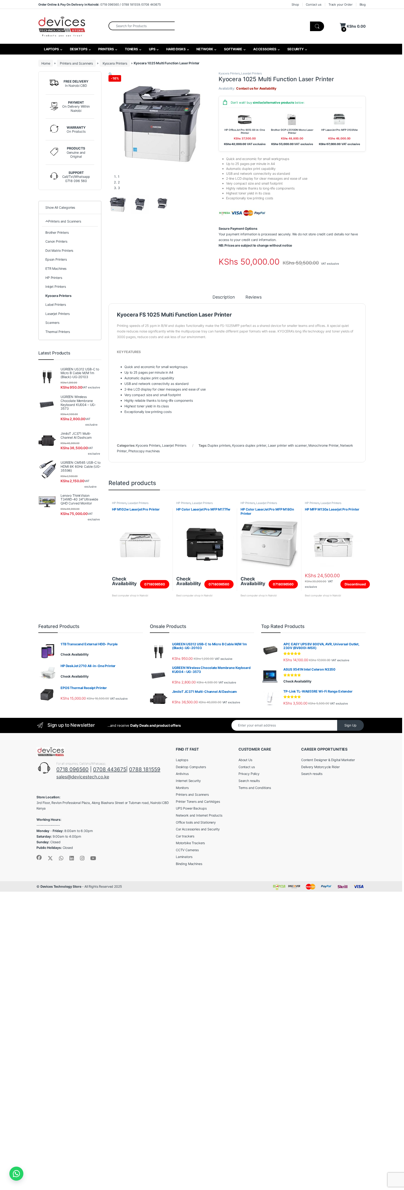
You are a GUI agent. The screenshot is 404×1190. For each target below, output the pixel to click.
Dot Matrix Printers (59, 250)
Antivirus (182, 774)
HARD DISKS (175, 49)
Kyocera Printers (115, 63)
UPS (151, 49)
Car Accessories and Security (198, 829)
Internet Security (188, 781)
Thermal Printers (57, 332)
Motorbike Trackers (190, 843)
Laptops (182, 760)
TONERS (131, 49)
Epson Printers (56, 259)
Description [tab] (224, 297)
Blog (363, 4)
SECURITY (295, 49)
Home (45, 63)
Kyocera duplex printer (249, 445)
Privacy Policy (249, 774)
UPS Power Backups (191, 808)
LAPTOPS (51, 49)
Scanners (52, 323)
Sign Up (350, 725)
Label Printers (55, 305)
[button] (110, 74)
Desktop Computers (191, 767)
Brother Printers (57, 232)
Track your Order (340, 4)
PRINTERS (105, 49)
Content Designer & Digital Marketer (328, 760)
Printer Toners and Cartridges (198, 801)
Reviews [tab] (253, 297)
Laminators (184, 857)
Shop (295, 4)
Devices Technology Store (60, 886)
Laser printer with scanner (287, 445)
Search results (249, 781)
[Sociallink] (39, 857)
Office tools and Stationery (196, 822)
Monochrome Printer (323, 445)
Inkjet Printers (55, 286)
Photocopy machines (144, 451)
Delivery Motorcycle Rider (320, 767)
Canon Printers (56, 241)
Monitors (182, 788)
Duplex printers (219, 445)
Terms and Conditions (254, 788)
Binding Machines (189, 864)
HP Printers (119, 503)
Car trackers (185, 836)
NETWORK (204, 49)
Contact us (313, 4)
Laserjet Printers (251, 73)
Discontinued (355, 584)
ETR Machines (55, 268)
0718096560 (154, 584)
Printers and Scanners (76, 63)
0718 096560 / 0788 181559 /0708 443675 (99, 4)
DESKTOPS (78, 49)
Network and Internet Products (199, 815)
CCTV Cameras (187, 850)
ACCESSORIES (264, 49)
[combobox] (141, 26)
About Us (245, 760)
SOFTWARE (232, 49)
